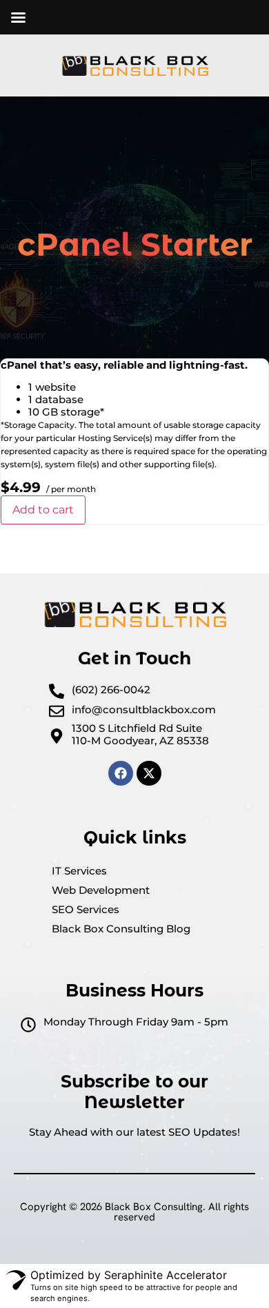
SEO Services (85, 909)
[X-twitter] (149, 773)
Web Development (101, 890)
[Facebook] (120, 773)
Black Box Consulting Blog (121, 928)
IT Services (79, 870)
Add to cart (43, 509)
